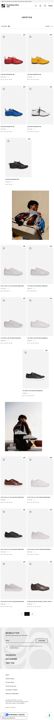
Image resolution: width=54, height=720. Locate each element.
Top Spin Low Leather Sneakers (37, 286)
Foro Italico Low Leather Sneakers (12, 286)
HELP (7, 675)
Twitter (10, 663)
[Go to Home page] (10, 6)
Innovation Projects (12, 690)
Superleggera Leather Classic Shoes (39, 601)
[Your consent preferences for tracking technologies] (49, 715)
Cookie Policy (10, 679)
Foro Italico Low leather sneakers (12, 497)
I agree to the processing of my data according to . (26, 646)
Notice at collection (8, 718)
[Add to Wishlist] (4, 37)
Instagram (11, 659)
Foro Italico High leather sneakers (39, 549)
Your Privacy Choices (16, 714)
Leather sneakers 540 (7, 74)
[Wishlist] (40, 5)
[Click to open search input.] (36, 5)
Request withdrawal (12, 693)
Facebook (11, 655)
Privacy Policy (14, 647)
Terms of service (11, 686)
